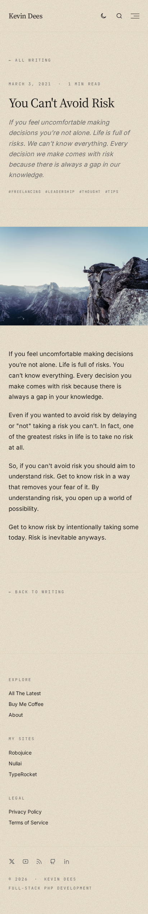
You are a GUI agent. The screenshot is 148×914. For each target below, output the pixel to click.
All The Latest (25, 693)
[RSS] (39, 861)
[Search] (119, 16)
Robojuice (20, 752)
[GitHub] (53, 861)
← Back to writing (37, 591)
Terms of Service (28, 822)
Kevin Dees (25, 15)
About (16, 715)
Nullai (15, 763)
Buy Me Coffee (26, 704)
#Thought (90, 191)
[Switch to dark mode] (103, 16)
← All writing (30, 60)
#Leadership (60, 191)
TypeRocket (23, 774)
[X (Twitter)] (12, 861)
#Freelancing (25, 191)
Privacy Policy (25, 812)
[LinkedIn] (66, 861)
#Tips (112, 191)
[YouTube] (25, 861)
